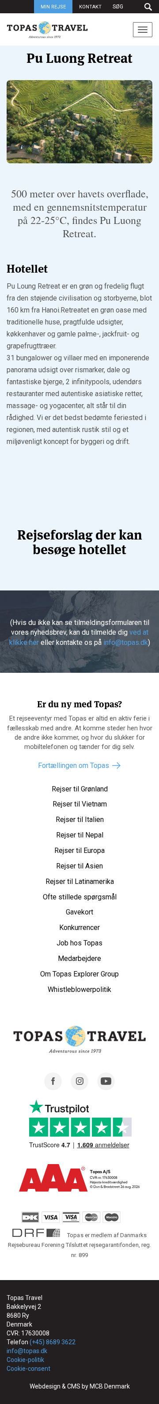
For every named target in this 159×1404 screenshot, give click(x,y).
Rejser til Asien (79, 866)
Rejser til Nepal (79, 835)
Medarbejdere (79, 958)
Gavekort (79, 912)
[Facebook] (53, 1088)
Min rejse (53, 7)
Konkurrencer (79, 927)
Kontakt (90, 7)
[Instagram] (79, 1088)
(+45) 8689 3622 (53, 1342)
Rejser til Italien (80, 819)
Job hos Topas (79, 943)
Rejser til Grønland (80, 789)
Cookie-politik (25, 1359)
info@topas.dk (125, 642)
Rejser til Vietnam (80, 804)
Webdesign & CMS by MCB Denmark (80, 1386)
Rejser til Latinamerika (79, 881)
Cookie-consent (28, 1368)
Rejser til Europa (79, 850)
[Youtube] (106, 1088)
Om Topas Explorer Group (79, 974)
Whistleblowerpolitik (79, 989)
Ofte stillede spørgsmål (80, 897)
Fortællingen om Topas (73, 765)
